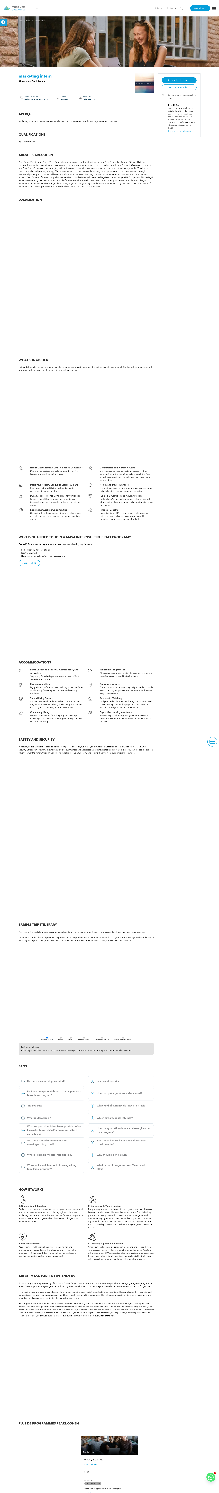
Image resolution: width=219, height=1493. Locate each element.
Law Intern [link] (90, 1464)
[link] (3, 22)
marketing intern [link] (38, 21)
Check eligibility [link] (29, 563)
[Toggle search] (37, 8)
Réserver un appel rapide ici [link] (181, 131)
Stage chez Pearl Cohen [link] (32, 81)
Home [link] (21, 21)
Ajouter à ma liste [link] (179, 87)
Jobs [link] (28, 21)
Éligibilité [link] (158, 8)
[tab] (47, 1038)
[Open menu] (214, 9)
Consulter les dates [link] (179, 80)
